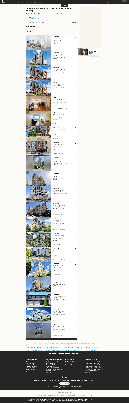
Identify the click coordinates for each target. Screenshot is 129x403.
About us (57, 380)
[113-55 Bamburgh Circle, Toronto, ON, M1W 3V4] (51, 178)
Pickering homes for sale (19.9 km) (34, 350)
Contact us (50, 380)
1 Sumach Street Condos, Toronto (92, 370)
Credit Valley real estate (51, 370)
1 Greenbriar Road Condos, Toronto (93, 367)
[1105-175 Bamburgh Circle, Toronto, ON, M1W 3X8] (51, 224)
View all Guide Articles (93, 56)
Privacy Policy (45, 400)
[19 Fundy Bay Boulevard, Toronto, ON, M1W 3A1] (51, 254)
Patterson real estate (50, 363)
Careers (85, 380)
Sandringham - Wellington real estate (54, 369)
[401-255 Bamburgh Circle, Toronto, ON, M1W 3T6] (51, 315)
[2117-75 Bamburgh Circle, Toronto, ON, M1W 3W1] (51, 284)
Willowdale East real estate (52, 364)
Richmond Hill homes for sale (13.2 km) (73, 347)
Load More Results (51, 339)
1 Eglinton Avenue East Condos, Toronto (94, 364)
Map (65, 5)
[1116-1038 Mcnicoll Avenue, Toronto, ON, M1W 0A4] (51, 72)
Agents (26, 2)
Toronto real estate (30, 361)
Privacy (74, 386)
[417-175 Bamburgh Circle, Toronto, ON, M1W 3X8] (51, 239)
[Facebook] (59, 377)
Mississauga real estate (31, 366)
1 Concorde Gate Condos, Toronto (92, 363)
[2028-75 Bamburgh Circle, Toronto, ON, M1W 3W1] (51, 163)
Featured (28, 31)
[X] (62, 377)
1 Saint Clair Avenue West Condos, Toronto (94, 369)
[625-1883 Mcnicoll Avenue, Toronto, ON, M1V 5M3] (51, 209)
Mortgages (33, 2)
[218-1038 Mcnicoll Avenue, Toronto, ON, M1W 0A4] (51, 133)
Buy (10, 2)
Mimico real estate (50, 366)
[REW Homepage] (4, 2)
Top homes (36, 380)
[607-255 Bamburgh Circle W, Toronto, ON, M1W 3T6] (51, 269)
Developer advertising (76, 380)
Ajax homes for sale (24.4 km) (90, 350)
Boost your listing (110, 2)
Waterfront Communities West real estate (55, 361)
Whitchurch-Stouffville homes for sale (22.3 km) (55, 350)
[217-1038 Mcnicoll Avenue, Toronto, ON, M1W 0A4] (51, 88)
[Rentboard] (67, 383)
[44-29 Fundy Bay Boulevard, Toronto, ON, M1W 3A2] (51, 299)
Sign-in (118, 1)
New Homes (20, 2)
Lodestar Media (62, 386)
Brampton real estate (31, 369)
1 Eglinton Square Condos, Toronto (93, 366)
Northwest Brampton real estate (53, 367)
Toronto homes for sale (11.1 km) (53, 347)
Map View (74, 22)
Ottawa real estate (30, 363)
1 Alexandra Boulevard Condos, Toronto (94, 361)
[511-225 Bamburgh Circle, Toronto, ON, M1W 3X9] (51, 194)
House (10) (67, 363)
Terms (79, 386)
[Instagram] (66, 377)
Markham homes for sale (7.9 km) (33, 347)
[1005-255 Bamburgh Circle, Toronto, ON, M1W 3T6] (51, 330)
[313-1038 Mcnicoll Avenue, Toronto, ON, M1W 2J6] (51, 42)
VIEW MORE (28, 371)
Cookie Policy (84, 400)
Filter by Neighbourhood (31, 18)
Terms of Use (79, 343)
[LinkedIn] (69, 377)
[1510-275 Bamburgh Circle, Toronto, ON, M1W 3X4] (51, 57)
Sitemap (91, 380)
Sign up (124, 1)
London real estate (30, 367)
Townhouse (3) (68, 364)
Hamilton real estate (30, 364)
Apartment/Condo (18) (70, 361)
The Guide (40, 2)
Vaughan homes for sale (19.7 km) (91, 347)
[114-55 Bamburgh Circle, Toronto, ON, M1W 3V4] (51, 148)
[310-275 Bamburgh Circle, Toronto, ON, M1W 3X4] (51, 103)
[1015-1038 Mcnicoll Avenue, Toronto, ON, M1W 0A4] (51, 118)
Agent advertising (65, 380)
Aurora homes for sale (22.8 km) (72, 350)
